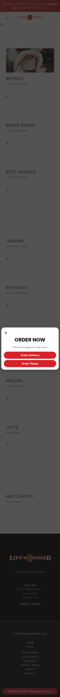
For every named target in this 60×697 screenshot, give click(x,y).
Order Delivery (30, 355)
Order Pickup (30, 363)
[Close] (6, 333)
